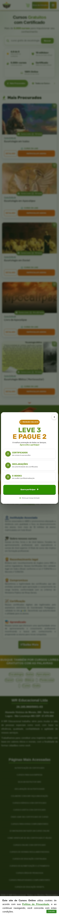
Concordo (51, 911)
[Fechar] (54, 417)
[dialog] (29, 458)
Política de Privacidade (35, 904)
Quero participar (28, 489)
